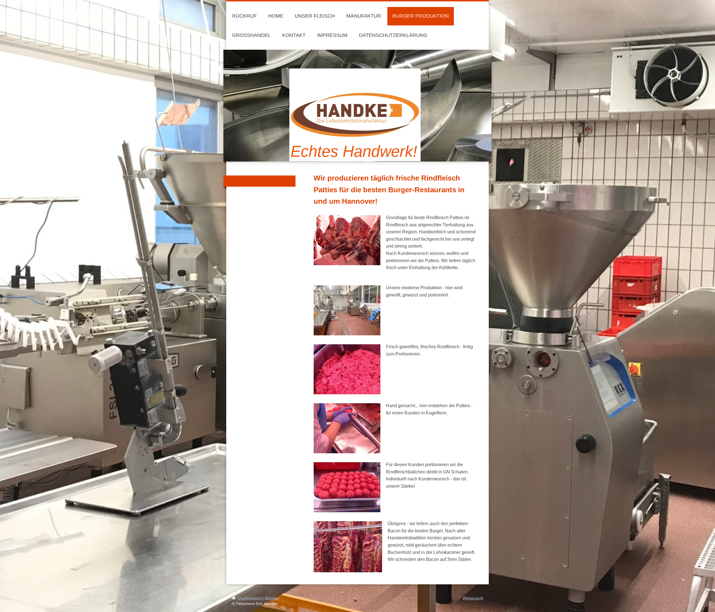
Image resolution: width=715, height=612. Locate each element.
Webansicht (473, 598)
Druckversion (249, 598)
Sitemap (271, 598)
